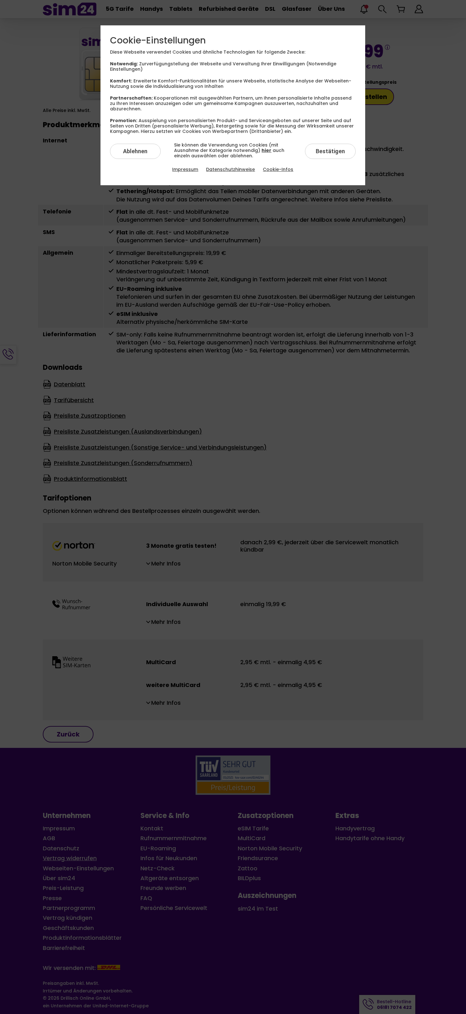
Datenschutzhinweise (230, 169)
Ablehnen (135, 151)
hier (266, 150)
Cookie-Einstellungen (158, 40)
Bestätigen (330, 151)
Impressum (185, 169)
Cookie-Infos (278, 169)
